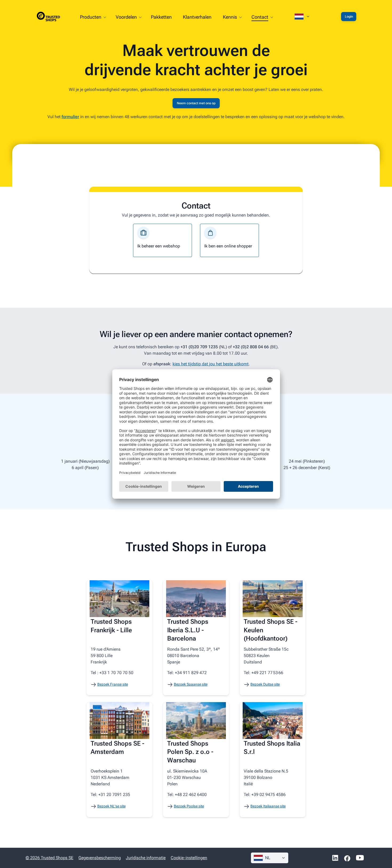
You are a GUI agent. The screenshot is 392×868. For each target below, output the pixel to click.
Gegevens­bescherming (99, 857)
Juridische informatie (146, 857)
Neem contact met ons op (196, 103)
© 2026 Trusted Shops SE (49, 857)
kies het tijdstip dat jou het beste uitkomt (211, 363)
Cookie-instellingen (189, 857)
